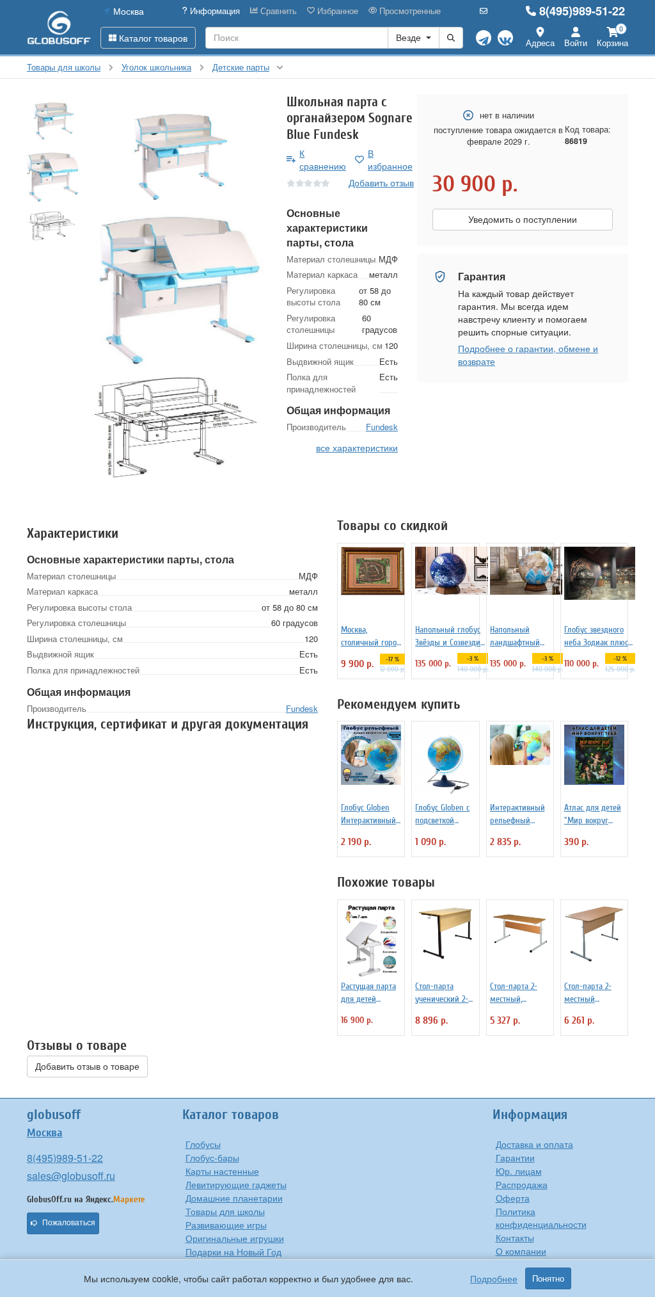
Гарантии (515, 1157)
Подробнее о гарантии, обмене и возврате (528, 354)
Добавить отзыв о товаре (87, 1066)
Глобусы (203, 1144)
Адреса (540, 42)
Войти (575, 42)
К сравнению (322, 159)
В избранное (390, 159)
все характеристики (357, 447)
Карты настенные (222, 1170)
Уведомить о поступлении (522, 219)
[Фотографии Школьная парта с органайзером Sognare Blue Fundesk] (177, 154)
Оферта (513, 1197)
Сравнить (277, 11)
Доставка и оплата (534, 1144)
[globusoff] (59, 27)
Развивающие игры (226, 1224)
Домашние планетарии (234, 1197)
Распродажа (522, 1184)
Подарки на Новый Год (233, 1251)
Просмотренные (409, 11)
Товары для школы (225, 1211)
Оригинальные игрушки (234, 1238)
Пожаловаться (68, 1222)
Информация (213, 11)
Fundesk (382, 427)
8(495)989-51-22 (582, 11)
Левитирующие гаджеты (236, 1184)
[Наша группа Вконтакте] (505, 37)
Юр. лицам (519, 1170)
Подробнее (493, 1278)
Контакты (515, 1237)
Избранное (336, 11)
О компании (521, 1251)
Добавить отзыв (381, 182)
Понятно (548, 1278)
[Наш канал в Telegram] (483, 37)
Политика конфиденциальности (541, 1217)
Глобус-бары (212, 1157)
